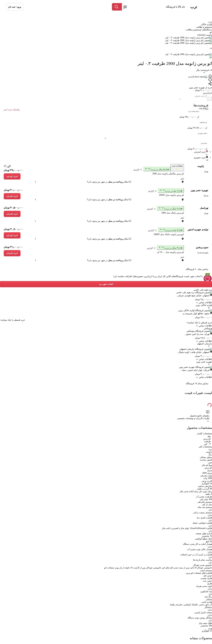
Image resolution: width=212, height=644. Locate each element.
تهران (206, 171)
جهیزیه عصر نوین (199, 190)
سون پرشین (202, 247)
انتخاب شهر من (106, 284)
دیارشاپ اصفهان (204, 344)
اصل (182, 179)
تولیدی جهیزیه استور (198, 229)
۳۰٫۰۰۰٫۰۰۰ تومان (13, 190)
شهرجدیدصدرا (202, 252)
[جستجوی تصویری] (125, 7)
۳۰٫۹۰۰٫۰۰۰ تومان (13, 229)
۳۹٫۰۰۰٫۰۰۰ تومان (13, 170)
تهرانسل (204, 208)
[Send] (209, 99)
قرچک (205, 195)
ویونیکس (208, 328)
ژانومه (200, 166)
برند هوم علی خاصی (202, 290)
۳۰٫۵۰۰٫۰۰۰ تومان (13, 207)
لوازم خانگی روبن (204, 305)
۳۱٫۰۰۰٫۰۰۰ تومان (13, 247)
